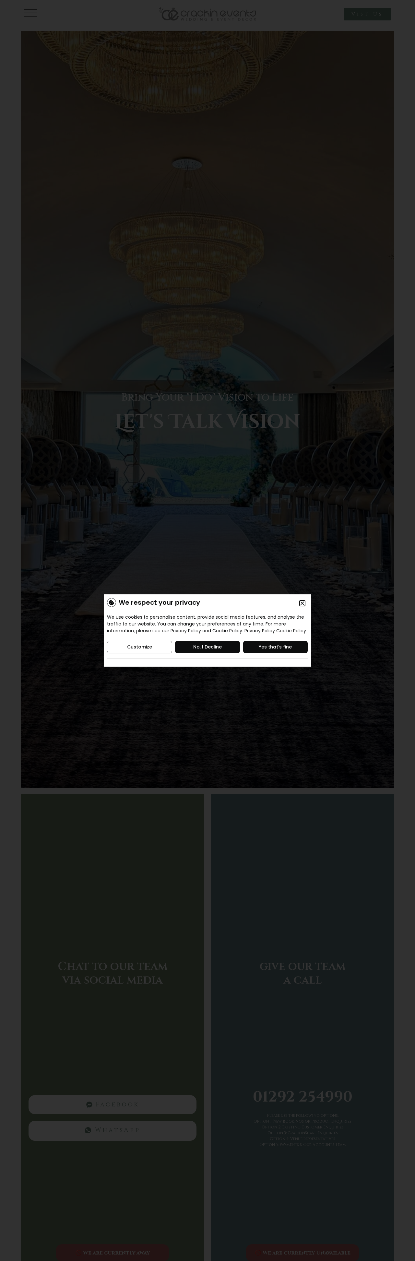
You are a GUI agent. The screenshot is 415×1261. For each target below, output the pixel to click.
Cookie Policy (291, 630)
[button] (302, 603)
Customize (139, 647)
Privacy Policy (259, 630)
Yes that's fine (275, 647)
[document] (207, 630)
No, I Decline (207, 647)
